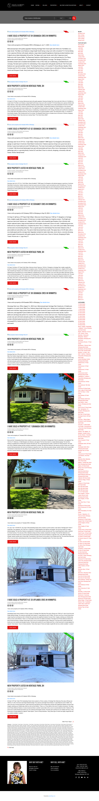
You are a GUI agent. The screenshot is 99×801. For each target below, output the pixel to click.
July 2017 (80, 191)
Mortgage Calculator (34, 768)
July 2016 (80, 208)
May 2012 (80, 277)
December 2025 (82, 58)
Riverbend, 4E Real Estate (22, 738)
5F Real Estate (81, 323)
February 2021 (81, 139)
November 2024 (82, 74)
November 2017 (82, 186)
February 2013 (81, 261)
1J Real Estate (31, 724)
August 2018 (81, 175)
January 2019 (81, 168)
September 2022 (82, 108)
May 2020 (80, 151)
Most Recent (81, 44)
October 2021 (81, 125)
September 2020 (82, 144)
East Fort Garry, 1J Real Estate (24, 730)
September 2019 (82, 156)
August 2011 (81, 291)
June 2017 (80, 192)
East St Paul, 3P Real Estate (14, 731)
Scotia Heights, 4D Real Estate (31, 739)
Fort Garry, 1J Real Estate (19, 732)
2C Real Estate (41, 724)
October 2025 (81, 62)
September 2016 (82, 205)
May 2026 (80, 51)
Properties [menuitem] (53, 5)
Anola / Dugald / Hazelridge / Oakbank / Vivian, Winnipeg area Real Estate (29, 725)
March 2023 (81, 103)
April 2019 (80, 163)
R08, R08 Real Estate (83, 490)
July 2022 (80, 112)
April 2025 (80, 72)
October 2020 (81, 143)
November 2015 (82, 220)
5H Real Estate (14, 725)
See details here (54, 45)
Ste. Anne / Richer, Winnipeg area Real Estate (41, 741)
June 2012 (80, 275)
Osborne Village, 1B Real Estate (57, 735)
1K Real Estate (36, 724)
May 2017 (80, 194)
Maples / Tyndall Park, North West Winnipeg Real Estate (46, 734)
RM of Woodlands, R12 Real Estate (44, 738)
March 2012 (81, 280)
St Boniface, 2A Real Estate (14, 740)
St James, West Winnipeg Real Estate (64, 740)
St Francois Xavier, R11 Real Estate (34, 740)
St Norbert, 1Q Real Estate (84, 548)
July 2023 (80, 96)
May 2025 (80, 70)
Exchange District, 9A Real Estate (53, 731)
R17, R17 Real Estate (83, 491)
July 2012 (80, 273)
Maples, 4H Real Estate (60, 734)
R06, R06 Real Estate (83, 488)
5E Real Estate (68, 724)
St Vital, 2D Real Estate (16, 741)
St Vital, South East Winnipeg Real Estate (27, 741)
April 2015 (80, 230)
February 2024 (81, 89)
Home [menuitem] (32, 5)
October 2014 (81, 236)
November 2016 (82, 203)
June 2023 (80, 98)
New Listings (81, 35)
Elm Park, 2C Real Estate (43, 731)
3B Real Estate (47, 724)
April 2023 (80, 101)
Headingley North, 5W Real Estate (36, 733)
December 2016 (82, 201)
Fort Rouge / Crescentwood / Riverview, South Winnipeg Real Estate (35, 732)
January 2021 (81, 141)
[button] (76, 777)
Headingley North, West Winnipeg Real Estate (49, 733)
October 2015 (81, 222)
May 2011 (80, 296)
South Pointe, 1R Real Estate (85, 533)
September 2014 (82, 237)
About (81, 5)
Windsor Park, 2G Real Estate (64, 745)
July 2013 (80, 253)
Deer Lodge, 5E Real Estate (14, 730)
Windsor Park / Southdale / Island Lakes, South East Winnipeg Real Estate (47, 745)
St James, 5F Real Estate (53, 740)
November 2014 (82, 234)
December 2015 (82, 218)
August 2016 (81, 206)
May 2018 (80, 180)
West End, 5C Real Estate (69, 742)
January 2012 (81, 284)
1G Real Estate (20, 724)
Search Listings (32, 770)
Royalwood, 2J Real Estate (11, 739)
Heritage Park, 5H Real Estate (17, 39)
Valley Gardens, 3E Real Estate (24, 742)
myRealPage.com (52, 795)
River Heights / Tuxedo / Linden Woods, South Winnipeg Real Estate (84, 495)
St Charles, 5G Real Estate (23, 740)
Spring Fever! (81, 40)
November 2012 (82, 267)
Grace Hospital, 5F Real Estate (25, 733)
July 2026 (80, 48)
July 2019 (80, 158)
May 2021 (80, 134)
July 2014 (80, 241)
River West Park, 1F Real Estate (12, 738)
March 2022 (81, 118)
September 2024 (82, 77)
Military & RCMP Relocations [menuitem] (68, 5)
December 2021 (82, 122)
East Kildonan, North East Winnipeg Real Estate (48, 730)
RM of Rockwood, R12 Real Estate (32, 738)
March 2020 (81, 153)
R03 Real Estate (82, 484)
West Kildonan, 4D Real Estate (33, 743)
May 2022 (80, 115)
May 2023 (80, 100)
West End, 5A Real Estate (60, 742)
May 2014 (80, 244)
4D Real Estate (57, 724)
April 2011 (80, 297)
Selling (45, 5)
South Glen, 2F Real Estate (61, 739)
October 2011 (81, 287)
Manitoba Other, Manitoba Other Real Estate (29, 734)
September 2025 (82, 63)
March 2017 (81, 198)
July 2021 (80, 131)
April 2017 (80, 196)
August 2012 (81, 272)
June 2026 (80, 50)
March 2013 (81, 260)
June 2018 (80, 179)
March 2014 (81, 248)
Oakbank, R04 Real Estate (47, 735)
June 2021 (80, 132)
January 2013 (81, 263)
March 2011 (81, 299)
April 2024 (80, 86)
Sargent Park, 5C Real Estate (21, 739)
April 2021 (80, 136)
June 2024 (80, 82)
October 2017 (81, 187)
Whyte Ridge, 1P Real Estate (30, 745)
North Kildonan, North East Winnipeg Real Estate (34, 735)
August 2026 (81, 46)
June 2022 (80, 113)
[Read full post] (40, 32)
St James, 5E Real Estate (44, 740)
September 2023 (82, 93)
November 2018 (82, 170)
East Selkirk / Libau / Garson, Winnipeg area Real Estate (84, 404)
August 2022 (81, 110)
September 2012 (82, 270)
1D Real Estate (14, 724)
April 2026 (80, 53)
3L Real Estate (52, 724)
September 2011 (82, 289)
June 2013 (80, 254)
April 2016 (80, 213)
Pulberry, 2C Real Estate (67, 735)
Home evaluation (54, 768)
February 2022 (81, 120)
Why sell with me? (55, 766)
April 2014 (80, 246)
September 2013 (82, 251)
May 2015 (80, 229)
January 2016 (81, 217)
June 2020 (80, 149)
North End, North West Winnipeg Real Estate (19, 735)
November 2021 (82, 124)
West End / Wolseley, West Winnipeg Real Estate (48, 742)
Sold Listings (81, 38)
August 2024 (81, 79)
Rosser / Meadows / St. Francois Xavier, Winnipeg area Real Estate (61, 738)
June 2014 (80, 242)
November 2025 (82, 60)
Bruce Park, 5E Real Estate (62, 726)
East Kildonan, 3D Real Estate (35, 730)
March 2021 (81, 137)
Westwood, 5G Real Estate (21, 745)
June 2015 (80, 227)
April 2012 (80, 279)
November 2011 (82, 285)
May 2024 (80, 84)
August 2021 (81, 129)
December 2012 (82, 265)
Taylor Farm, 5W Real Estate (63, 741)
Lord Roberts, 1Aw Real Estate (17, 734)
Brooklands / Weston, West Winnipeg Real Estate (40, 726)
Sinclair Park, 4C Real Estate (51, 739)
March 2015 (81, 232)
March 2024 (81, 87)
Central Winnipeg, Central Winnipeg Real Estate (39, 727)
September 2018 (82, 174)
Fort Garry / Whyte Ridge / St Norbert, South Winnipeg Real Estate (84, 421)
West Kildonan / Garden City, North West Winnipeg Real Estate (17, 743)
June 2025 (80, 68)
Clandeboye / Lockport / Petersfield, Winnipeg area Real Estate (84, 378)
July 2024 (80, 81)
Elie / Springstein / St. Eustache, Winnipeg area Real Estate (29, 731)
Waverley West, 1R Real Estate (34, 742)
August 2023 (81, 94)
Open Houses (81, 36)
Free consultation (55, 770)
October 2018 (81, 172)
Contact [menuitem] (88, 5)
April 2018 (80, 182)
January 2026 (81, 56)
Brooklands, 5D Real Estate (52, 726)
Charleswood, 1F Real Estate (52, 727)
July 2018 (80, 177)
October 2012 (81, 268)
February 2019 (81, 167)
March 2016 (81, 215)
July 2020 (80, 148)
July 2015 (80, 225)
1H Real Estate (25, 724)
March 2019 (81, 165)
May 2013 (80, 256)
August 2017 (81, 189)
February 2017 (81, 199)
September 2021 (82, 127)
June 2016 (80, 210)
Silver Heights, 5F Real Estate (41, 739)
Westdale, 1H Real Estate (54, 743)
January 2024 (81, 91)
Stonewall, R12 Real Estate (54, 741)
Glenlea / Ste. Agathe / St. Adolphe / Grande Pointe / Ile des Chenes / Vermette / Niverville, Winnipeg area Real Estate (84, 435)
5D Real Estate (63, 724)
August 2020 (81, 146)
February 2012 (81, 282)
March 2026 (81, 55)
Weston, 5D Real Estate (62, 743)
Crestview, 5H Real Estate (84, 388)
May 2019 (80, 161)
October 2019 (81, 155)
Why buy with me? (33, 766)
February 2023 (81, 105)
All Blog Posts (81, 33)
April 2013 (80, 258)
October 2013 (81, 249)
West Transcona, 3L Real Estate (44, 743)
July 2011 (80, 292)
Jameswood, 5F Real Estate (84, 454)
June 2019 (80, 160)
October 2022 (81, 106)
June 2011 (80, 294)
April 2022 (80, 117)
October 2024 (81, 75)
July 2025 (80, 67)
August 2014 (81, 239)
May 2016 (80, 211)
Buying (37, 5)
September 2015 (82, 223)
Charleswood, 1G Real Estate (62, 727)
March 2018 (81, 184)
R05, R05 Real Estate (83, 486)
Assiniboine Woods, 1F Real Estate (25, 726)
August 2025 (81, 65)
